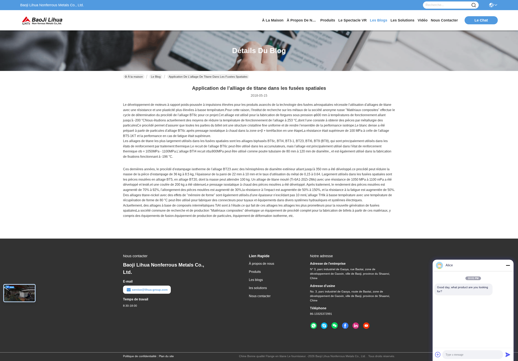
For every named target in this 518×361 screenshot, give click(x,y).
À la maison (272, 20)
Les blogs (256, 280)
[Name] (473, 5)
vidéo (423, 20)
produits (327, 20)
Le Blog (156, 76)
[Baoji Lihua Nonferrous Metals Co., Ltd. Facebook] (345, 325)
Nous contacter (260, 296)
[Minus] (507, 265)
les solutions (402, 20)
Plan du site (166, 356)
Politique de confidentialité (139, 356)
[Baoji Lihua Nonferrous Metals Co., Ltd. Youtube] (366, 325)
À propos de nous (302, 20)
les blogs (378, 20)
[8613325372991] (313, 325)
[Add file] (438, 354)
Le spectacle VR (352, 20)
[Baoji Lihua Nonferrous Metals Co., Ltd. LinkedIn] (355, 325)
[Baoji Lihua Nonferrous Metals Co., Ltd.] (42, 20)
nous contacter (444, 20)
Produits (255, 271)
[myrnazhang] (324, 325)
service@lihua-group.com (150, 289)
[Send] (508, 354)
